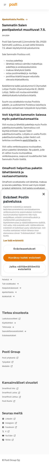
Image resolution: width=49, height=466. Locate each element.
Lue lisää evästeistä (13, 240)
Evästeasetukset (9, 335)
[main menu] (5, 5)
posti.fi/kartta (30, 140)
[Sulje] (44, 194)
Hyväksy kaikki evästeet (24, 257)
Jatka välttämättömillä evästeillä (24, 268)
